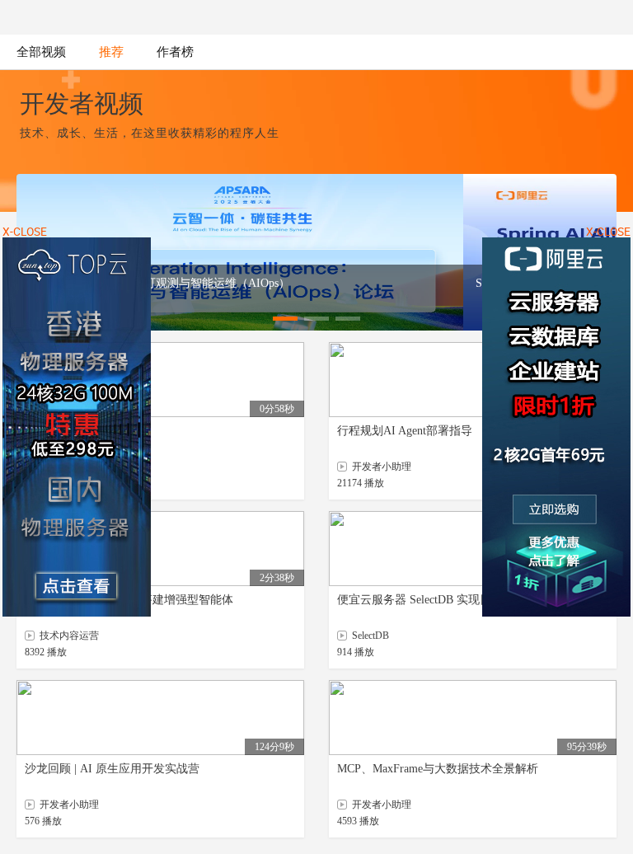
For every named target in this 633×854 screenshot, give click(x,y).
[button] (285, 319)
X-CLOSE (608, 231)
